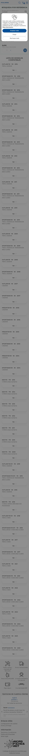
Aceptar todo (14, 30)
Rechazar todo (14, 38)
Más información (7, 27)
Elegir (14, 34)
